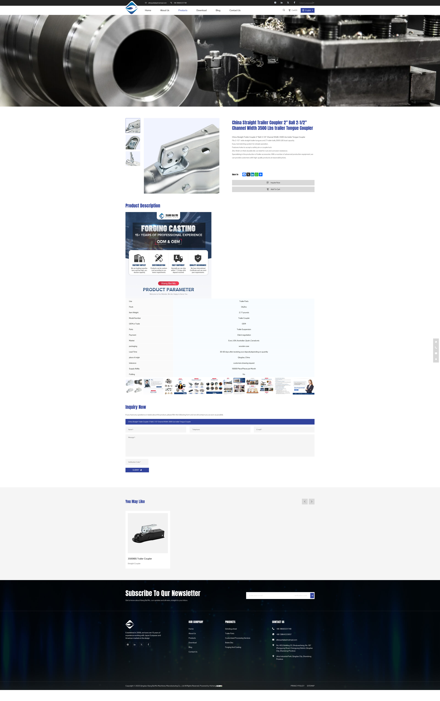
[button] (305, 501)
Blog (190, 647)
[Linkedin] (281, 2)
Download (193, 642)
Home (191, 629)
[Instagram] (275, 2)
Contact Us (193, 652)
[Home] (131, 8)
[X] (288, 2)
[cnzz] (219, 685)
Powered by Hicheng (208, 686)
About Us (192, 633)
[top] (436, 359)
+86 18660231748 (283, 629)
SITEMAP (311, 686)
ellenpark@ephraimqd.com (286, 640)
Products (192, 638)
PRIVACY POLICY (298, 686)
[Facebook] (294, 2)
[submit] (312, 595)
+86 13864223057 (284, 634)
